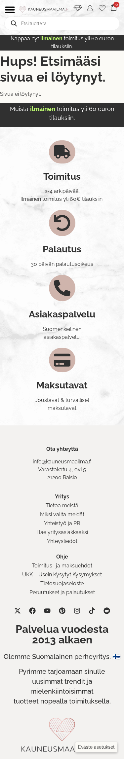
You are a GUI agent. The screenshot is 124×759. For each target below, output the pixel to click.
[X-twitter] (17, 610)
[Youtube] (47, 610)
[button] (96, 747)
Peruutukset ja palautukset (62, 592)
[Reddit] (106, 610)
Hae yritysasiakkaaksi (62, 532)
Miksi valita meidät (62, 514)
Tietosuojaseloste (62, 583)
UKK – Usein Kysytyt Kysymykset (62, 574)
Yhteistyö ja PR (62, 523)
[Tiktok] (92, 610)
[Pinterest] (62, 610)
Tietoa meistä (62, 505)
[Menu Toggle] (10, 9)
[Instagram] (77, 610)
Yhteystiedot (62, 541)
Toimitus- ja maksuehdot (62, 565)
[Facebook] (32, 610)
